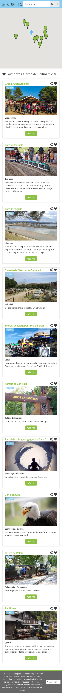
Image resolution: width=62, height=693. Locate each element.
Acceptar (53, 682)
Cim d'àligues (12, 494)
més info (31, 133)
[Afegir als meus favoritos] (55, 83)
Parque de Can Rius (16, 384)
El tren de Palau (14, 553)
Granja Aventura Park (17, 83)
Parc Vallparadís (14, 145)
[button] (35, 40)
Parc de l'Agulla (13, 209)
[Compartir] (51, 83)
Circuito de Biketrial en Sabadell (23, 270)
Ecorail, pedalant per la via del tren (24, 325)
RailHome (10, 608)
